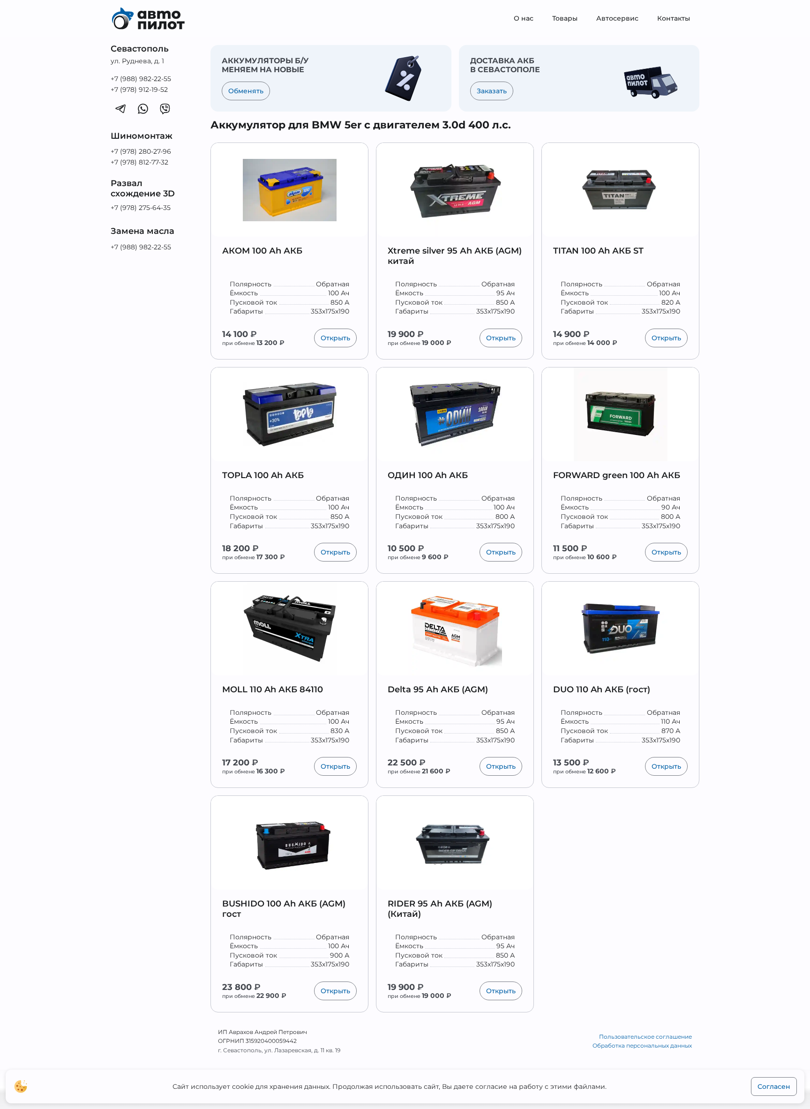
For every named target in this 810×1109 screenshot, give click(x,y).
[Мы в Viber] (165, 108)
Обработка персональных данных (642, 1045)
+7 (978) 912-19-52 (139, 89)
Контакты (673, 18)
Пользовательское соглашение (645, 1036)
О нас (523, 18)
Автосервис (617, 18)
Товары (565, 18)
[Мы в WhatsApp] (143, 108)
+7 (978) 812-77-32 (139, 162)
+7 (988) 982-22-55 (141, 79)
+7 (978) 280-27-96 (141, 151)
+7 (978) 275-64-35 (141, 207)
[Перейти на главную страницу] (155, 18)
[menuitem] (523, 19)
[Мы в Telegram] (120, 108)
